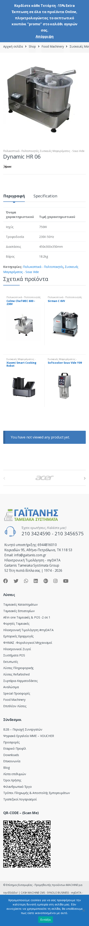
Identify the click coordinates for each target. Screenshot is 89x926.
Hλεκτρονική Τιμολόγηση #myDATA (28, 630)
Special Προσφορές (16, 693)
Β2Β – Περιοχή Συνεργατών (22, 729)
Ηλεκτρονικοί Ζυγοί (17, 649)
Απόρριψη (45, 36)
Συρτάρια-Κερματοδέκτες (20, 681)
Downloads (11, 755)
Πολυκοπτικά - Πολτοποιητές (21, 151)
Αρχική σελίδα (13, 46)
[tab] (14, 198)
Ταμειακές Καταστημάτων (20, 604)
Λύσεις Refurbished (16, 674)
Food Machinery (52, 46)
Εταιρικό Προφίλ (14, 748)
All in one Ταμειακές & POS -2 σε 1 (26, 617)
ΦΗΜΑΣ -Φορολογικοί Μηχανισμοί (27, 643)
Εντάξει (45, 919)
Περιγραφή (14, 196)
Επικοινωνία (11, 761)
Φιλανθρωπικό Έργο (17, 787)
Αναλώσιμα (11, 687)
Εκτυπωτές (10, 662)
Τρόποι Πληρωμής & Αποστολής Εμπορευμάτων (36, 793)
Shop (32, 46)
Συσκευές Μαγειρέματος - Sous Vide (62, 151)
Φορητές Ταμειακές (16, 623)
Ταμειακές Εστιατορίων (19, 611)
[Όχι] (83, 910)
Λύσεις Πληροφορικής (18, 668)
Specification (45, 196)
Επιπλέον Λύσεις (14, 706)
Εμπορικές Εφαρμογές (18, 636)
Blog (6, 767)
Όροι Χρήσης (12, 780)
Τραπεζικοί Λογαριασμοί (20, 799)
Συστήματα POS (14, 655)
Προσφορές (11, 742)
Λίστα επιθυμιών (14, 774)
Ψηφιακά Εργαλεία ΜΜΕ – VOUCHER (28, 736)
